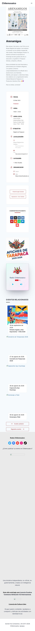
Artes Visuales (18, 162)
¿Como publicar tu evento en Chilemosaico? (17, 448)
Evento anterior (19, 424)
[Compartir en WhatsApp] (19, 221)
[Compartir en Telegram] (22, 221)
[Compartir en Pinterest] (11, 221)
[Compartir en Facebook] (11, 217)
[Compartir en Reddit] (15, 221)
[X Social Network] (15, 217)
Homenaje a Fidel (15, 417)
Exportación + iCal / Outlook (18, 196)
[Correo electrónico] (17, 225)
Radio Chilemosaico (17, 278)
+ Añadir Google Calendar (18, 191)
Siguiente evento (16, 429)
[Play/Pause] (13, 284)
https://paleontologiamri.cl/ (21, 154)
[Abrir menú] (31, 3)
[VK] (22, 217)
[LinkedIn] (19, 217)
